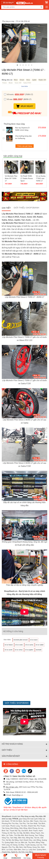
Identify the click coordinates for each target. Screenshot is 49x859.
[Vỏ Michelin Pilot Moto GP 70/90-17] (11, 167)
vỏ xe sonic (19, 645)
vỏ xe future (9, 645)
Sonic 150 (18, 83)
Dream (22, 80)
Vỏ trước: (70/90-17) (20, 94)
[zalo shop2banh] (24, 771)
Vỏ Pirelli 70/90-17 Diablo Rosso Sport (26, 178)
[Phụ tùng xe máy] (24, 3)
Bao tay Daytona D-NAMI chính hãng (22, 129)
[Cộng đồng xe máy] (6, 771)
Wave (16, 80)
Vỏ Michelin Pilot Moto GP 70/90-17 (11, 178)
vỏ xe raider (40, 645)
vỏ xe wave (34, 640)
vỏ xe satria (29, 645)
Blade (11, 83)
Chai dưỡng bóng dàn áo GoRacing (23, 137)
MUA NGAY (27, 106)
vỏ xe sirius (19, 650)
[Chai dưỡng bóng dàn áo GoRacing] (10, 138)
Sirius (28, 80)
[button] (17, 65)
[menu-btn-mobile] (46, 7)
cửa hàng (7, 3)
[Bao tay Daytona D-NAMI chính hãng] (10, 130)
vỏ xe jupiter (29, 650)
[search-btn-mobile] (41, 7)
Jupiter (34, 80)
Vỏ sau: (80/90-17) (19, 99)
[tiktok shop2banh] (30, 771)
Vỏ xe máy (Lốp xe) (23, 21)
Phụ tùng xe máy (8, 21)
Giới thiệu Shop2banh (26, 207)
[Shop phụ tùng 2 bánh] (12, 771)
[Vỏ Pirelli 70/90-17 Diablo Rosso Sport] (27, 167)
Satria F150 (27, 83)
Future (4, 83)
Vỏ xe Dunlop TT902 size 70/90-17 (41, 178)
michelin (38, 650)
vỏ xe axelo (8, 650)
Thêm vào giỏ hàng (24, 146)
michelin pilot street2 (20, 640)
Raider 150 (42, 80)
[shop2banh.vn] (18, 771)
